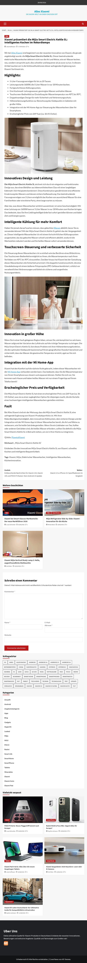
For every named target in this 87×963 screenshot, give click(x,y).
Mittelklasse (51, 672)
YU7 (74, 686)
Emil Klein (9, 566)
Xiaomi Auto (65, 686)
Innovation (73, 667)
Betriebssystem (10, 667)
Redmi (76, 672)
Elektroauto (31, 667)
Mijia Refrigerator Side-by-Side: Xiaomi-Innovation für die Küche (63, 520)
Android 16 (66, 662)
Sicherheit (17, 676)
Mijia (6, 36)
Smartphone (41, 676)
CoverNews (53, 959)
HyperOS (52, 667)
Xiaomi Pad (8, 786)
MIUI (61, 672)
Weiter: (66, 473)
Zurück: (23, 473)
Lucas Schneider (11, 525)
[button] (4, 24)
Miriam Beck (51, 525)
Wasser (57, 228)
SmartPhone (9, 763)
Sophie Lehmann (53, 831)
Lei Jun (34, 672)
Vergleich (8, 686)
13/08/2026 (59, 872)
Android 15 (55, 662)
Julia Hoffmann (10, 46)
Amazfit (7, 700)
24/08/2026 (21, 831)
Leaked (7, 731)
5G (5, 662)
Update (73, 681)
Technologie (56, 681)
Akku (11, 662)
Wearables (19, 686)
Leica (27, 672)
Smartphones (54, 676)
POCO (68, 672)
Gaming (43, 667)
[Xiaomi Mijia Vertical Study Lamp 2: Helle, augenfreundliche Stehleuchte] (23, 544)
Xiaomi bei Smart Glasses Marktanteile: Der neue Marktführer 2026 (21, 520)
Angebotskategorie (11, 709)
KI (14, 672)
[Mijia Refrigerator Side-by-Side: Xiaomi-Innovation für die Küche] (64, 502)
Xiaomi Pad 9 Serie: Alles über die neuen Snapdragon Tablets (19, 868)
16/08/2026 (21, 872)
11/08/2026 (22, 913)
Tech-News (35, 681)
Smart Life (8, 754)
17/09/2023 (21, 46)
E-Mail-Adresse (48, 623)
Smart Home (28, 676)
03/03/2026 (17, 566)
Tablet (25, 681)
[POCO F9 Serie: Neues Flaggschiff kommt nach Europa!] (23, 809)
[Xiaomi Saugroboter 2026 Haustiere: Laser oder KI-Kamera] (64, 850)
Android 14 (43, 662)
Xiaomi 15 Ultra (51, 686)
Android (32, 662)
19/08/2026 (63, 831)
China (21, 667)
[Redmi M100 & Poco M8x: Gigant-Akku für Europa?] (64, 809)
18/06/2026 (60, 525)
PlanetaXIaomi (18, 437)
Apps (6, 713)
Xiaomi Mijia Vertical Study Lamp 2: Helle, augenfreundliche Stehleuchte (22, 561)
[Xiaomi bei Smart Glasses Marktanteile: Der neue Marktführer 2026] (23, 502)
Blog (6, 718)
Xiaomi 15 (38, 686)
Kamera (7, 672)
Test (66, 681)
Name (7, 622)
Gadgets (7, 722)
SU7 (18, 681)
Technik (45, 681)
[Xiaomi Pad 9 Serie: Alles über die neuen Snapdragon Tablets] (23, 850)
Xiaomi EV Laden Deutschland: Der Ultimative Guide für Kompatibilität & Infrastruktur (21, 909)
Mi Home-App (14, 372)
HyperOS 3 (62, 667)
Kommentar (9, 591)
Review (7, 676)
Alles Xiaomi (41, 11)
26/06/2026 (21, 525)
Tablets (7, 767)
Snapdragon (9, 681)
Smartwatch (67, 676)
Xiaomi (29, 686)
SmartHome (56, 513)
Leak (19, 672)
